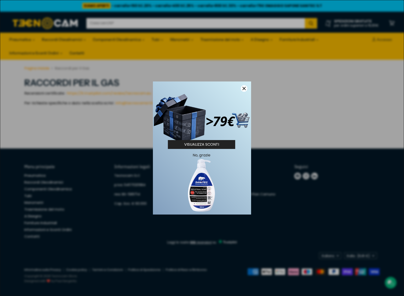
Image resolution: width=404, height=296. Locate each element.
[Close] (244, 88)
